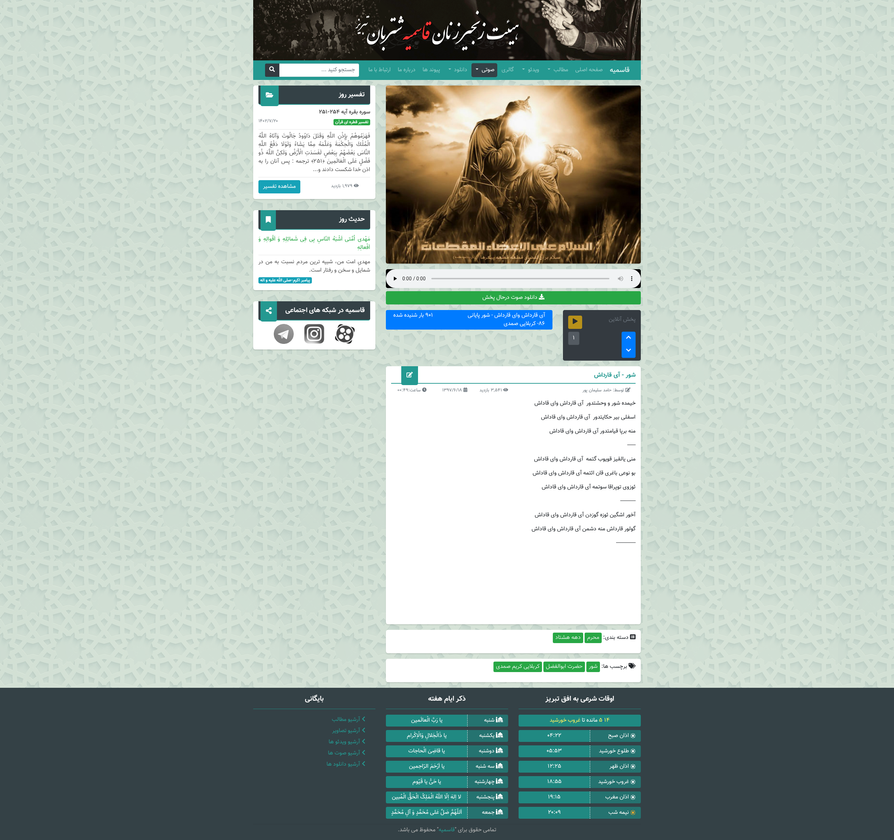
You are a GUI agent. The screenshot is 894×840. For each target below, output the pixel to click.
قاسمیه (620, 70)
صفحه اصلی (589, 70)
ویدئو (533, 70)
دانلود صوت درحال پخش (510, 297)
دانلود (460, 70)
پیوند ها (431, 70)
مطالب (560, 70)
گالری (507, 70)
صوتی (487, 70)
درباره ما (407, 70)
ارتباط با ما (379, 70)
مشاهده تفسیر (279, 186)
